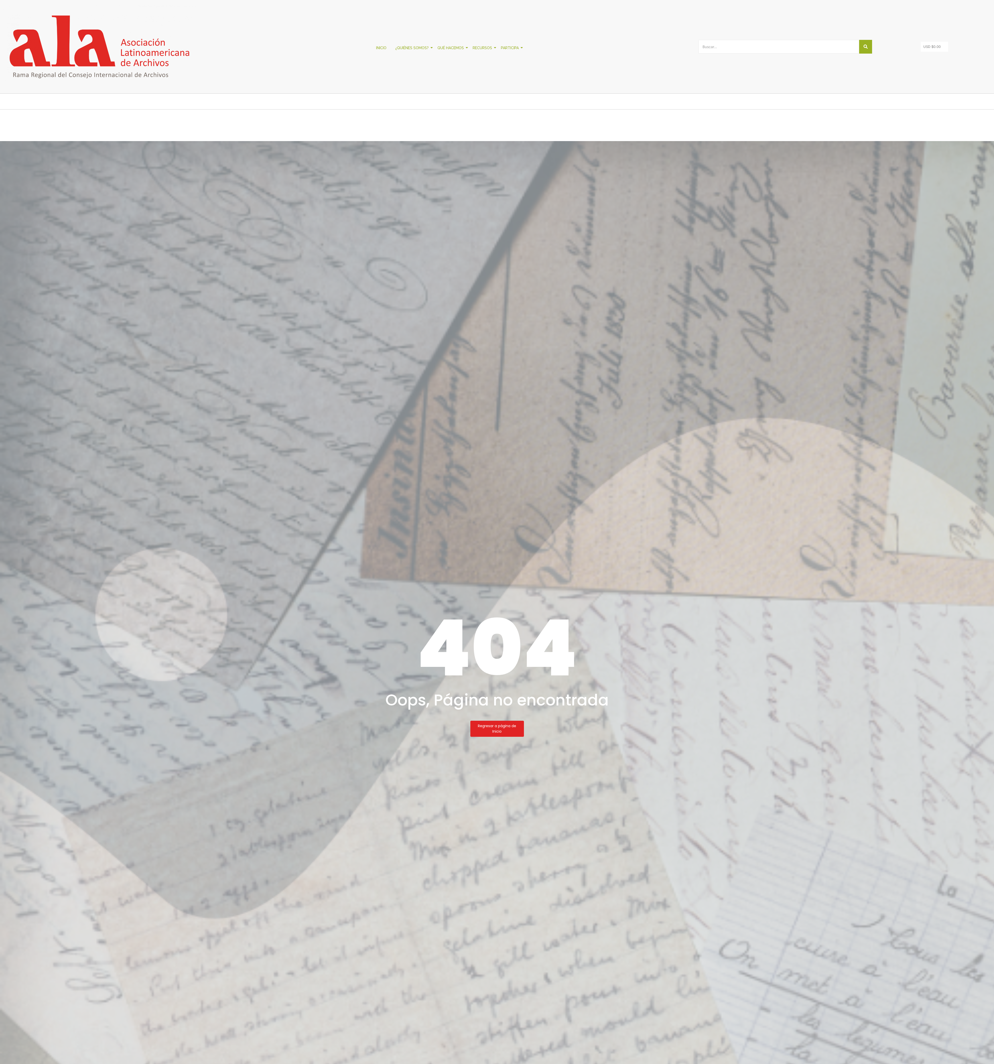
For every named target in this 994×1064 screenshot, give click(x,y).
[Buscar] (865, 47)
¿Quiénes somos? (412, 48)
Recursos (482, 48)
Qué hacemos (450, 48)
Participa (510, 48)
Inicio (381, 48)
